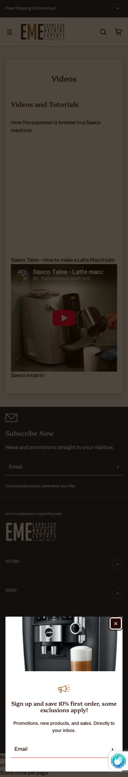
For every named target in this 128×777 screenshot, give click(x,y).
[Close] (116, 623)
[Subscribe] (113, 749)
